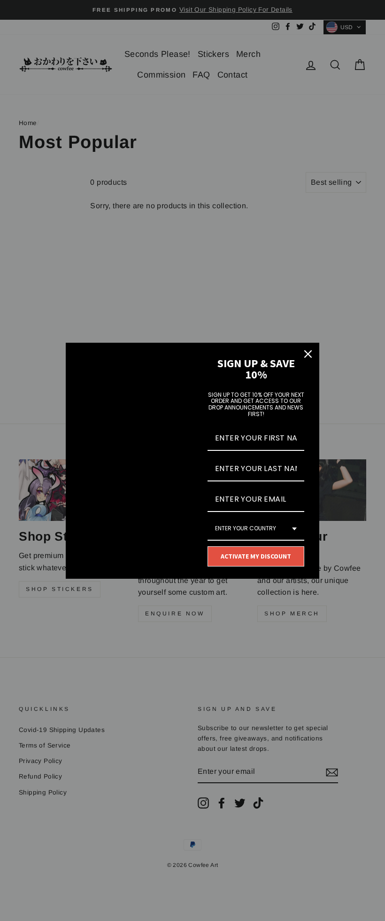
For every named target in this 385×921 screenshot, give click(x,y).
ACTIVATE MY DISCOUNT (256, 556)
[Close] (308, 354)
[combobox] (256, 529)
